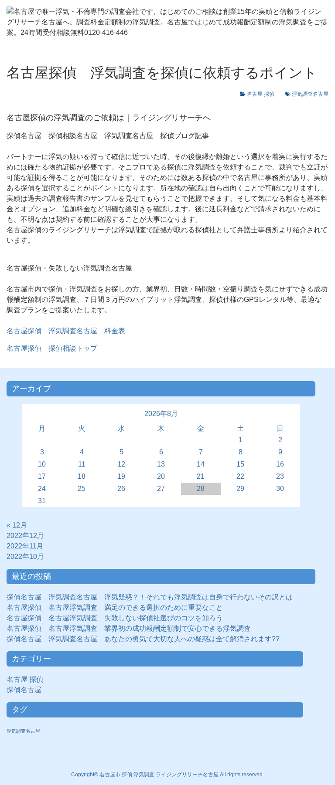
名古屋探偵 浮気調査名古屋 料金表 (66, 331)
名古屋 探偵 (263, 94)
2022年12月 (25, 535)
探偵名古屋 (27, 690)
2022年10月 (25, 556)
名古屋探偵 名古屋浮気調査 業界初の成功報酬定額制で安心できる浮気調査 (129, 628)
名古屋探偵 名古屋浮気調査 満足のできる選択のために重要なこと (115, 607)
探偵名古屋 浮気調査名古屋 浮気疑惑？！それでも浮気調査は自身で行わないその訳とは (150, 597)
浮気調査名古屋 (310, 94)
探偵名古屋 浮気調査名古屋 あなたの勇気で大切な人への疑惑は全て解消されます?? (143, 639)
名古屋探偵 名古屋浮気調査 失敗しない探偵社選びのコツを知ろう (115, 618)
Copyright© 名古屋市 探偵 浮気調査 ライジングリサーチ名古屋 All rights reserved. (167, 774)
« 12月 (17, 525)
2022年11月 (25, 546)
